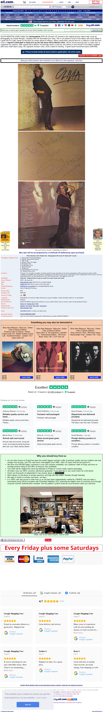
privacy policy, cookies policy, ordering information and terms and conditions (58, 702)
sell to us (7, 19)
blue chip (7, 15)
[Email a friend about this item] (13, 541)
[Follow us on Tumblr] (69, 26)
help (69, 2)
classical (47, 17)
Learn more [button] (41, 698)
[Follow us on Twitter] (62, 26)
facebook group (86, 19)
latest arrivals (28, 12)
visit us (30, 19)
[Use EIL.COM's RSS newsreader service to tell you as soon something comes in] (72, 699)
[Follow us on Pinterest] (56, 26)
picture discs (66, 17)
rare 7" (45, 15)
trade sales (40, 19)
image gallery (55, 692)
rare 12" (53, 15)
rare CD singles (65, 15)
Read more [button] (78, 633)
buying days (19, 19)
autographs (79, 17)
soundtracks (31, 17)
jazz (40, 17)
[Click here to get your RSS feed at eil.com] (80, 25)
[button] (88, 559)
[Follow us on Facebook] (59, 26)
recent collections (67, 694)
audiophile (19, 17)
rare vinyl (26, 15)
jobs (98, 19)
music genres (76, 692)
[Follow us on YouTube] (72, 26)
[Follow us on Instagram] (66, 26)
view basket (32, 2)
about (77, 2)
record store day (90, 12)
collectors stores (54, 19)
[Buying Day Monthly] (51, 551)
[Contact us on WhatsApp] (75, 26)
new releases (9, 12)
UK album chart (50, 12)
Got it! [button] (28, 705)
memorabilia (92, 17)
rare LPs (36, 15)
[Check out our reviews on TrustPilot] (59, 473)
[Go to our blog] (93, 26)
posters (97, 15)
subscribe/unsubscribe (66, 696)
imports (8, 17)
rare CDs (16, 15)
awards (56, 17)
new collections (70, 19)
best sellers (71, 12)
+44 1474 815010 (28, 316)
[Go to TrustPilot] (27, 26)
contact (61, 2)
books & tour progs (83, 15)
